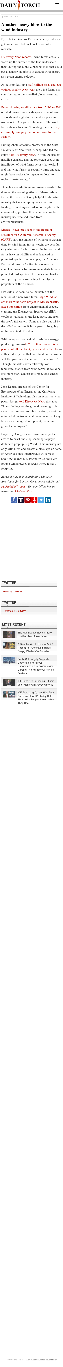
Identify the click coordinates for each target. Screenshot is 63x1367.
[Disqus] (31, 541)
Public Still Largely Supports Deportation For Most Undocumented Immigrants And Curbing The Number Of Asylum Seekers (36, 666)
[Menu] (57, 4)
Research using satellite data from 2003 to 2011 (31, 107)
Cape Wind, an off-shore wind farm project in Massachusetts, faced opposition (30, 302)
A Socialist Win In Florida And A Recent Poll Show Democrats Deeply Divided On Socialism (35, 647)
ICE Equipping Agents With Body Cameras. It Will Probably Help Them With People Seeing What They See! (36, 698)
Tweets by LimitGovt (12, 591)
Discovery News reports (16, 57)
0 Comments (21, 17)
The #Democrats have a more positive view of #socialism (35, 634)
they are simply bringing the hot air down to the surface (30, 132)
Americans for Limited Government (41, 1360)
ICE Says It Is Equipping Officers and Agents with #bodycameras (36, 682)
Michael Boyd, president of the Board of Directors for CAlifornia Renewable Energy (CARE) (28, 235)
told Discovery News (22, 155)
